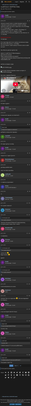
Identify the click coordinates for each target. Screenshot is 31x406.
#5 (29, 141)
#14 (29, 267)
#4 (29, 124)
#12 (29, 233)
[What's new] (26, 1)
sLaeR (3, 9)
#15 (29, 284)
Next (16, 365)
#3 (29, 112)
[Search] (29, 1)
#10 (29, 203)
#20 (29, 354)
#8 (29, 179)
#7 (29, 164)
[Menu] (2, 1)
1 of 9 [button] (11, 365)
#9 (29, 191)
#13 (29, 245)
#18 (29, 320)
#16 (29, 295)
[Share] (28, 21)
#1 (29, 20)
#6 (29, 153)
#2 (29, 101)
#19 (29, 337)
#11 (29, 214)
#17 (29, 309)
